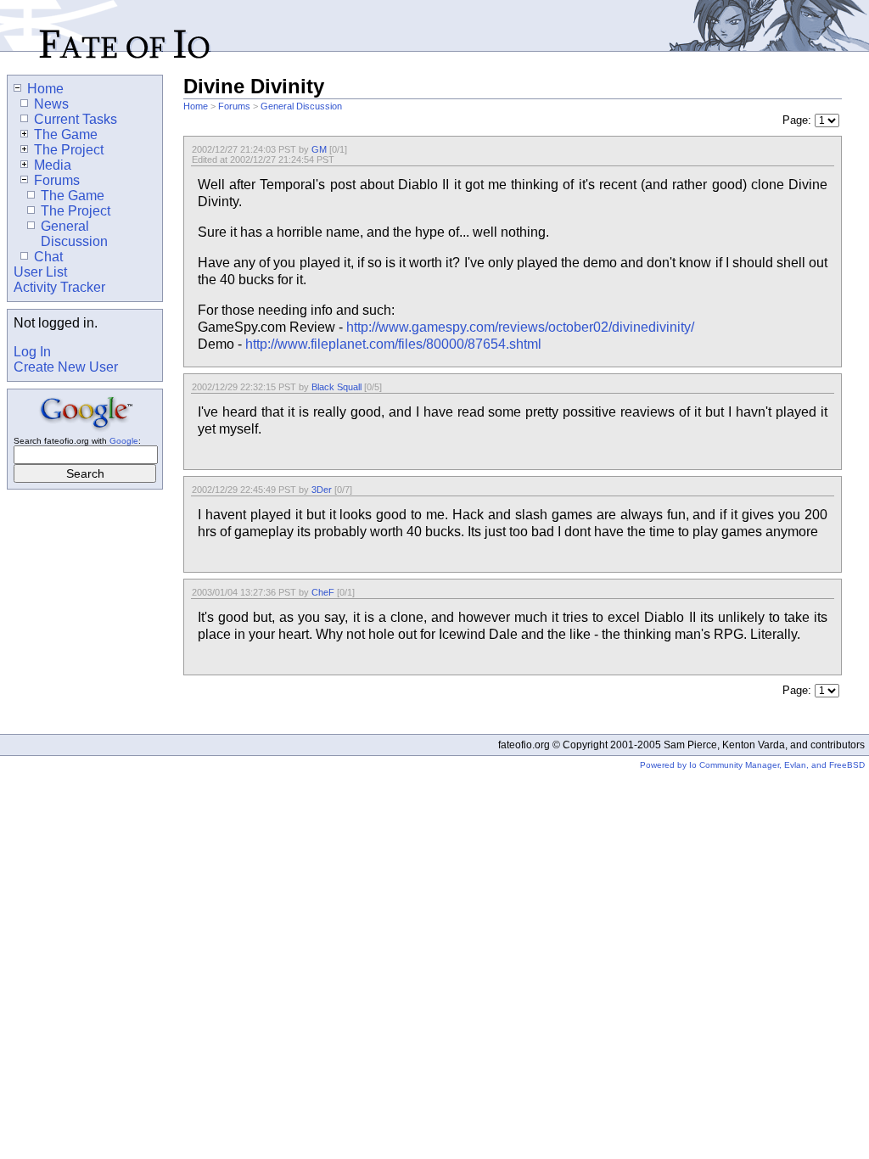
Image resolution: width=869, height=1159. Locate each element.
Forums (234, 106)
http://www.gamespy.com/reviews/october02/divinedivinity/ (520, 327)
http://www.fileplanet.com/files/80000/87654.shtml (393, 344)
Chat (48, 256)
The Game (66, 134)
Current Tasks (75, 119)
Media (52, 165)
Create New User (66, 367)
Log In (32, 351)
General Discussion (301, 106)
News (51, 104)
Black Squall (336, 387)
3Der (321, 489)
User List (40, 272)
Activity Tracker (59, 287)
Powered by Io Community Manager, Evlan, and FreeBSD (752, 765)
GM (319, 149)
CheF (322, 592)
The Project (69, 150)
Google (123, 440)
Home (195, 106)
